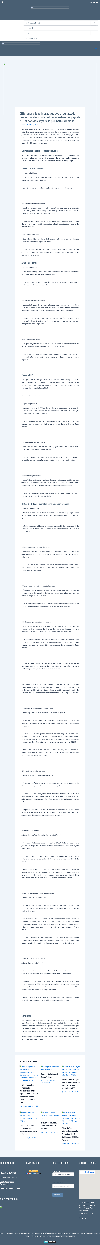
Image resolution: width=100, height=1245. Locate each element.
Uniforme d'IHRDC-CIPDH (10, 1188)
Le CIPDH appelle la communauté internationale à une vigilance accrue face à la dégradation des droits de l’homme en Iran (29, 1094)
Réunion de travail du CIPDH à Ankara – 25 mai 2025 (49, 1126)
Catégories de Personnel (7, 1183)
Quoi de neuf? (24, 1106)
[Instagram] (97, 2)
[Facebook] (91, 2)
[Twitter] (94, 2)
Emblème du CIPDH (8, 1173)
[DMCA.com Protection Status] (50, 1242)
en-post (43, 1080)
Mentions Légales (10, 1177)
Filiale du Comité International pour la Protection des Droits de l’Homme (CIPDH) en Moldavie (70, 1134)
